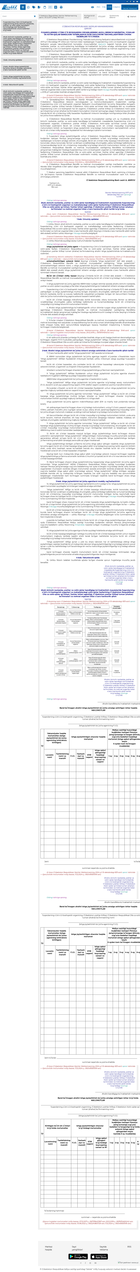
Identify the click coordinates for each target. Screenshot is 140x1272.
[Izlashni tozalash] (35, 16)
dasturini (102, 44)
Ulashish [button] (133, 17)
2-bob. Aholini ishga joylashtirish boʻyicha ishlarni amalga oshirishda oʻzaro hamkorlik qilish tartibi (17, 68)
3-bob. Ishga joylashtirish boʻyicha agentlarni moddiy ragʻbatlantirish (17, 77)
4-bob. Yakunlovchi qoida (13, 85)
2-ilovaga (112, 496)
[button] (19, 26)
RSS (129, 1247)
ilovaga (106, 90)
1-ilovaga (77, 233)
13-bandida (80, 525)
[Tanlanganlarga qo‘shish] (28, 7)
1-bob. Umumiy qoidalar (12, 60)
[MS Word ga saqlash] (55, 7)
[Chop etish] (61, 7)
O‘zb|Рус (116, 7)
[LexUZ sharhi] (39, 7)
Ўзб (104, 7)
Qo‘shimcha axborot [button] (114, 16)
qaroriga (127, 195)
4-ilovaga (91, 515)
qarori (125, 95)
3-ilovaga (53, 507)
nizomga (119, 582)
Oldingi (50, 80)
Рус (98, 7)
